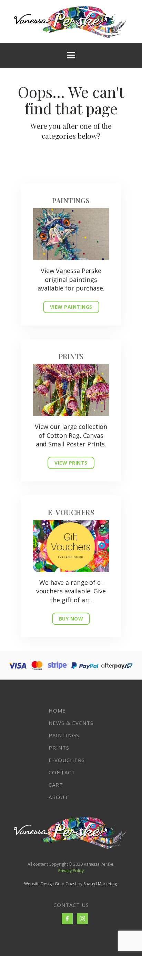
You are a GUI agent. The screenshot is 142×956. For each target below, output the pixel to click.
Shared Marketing (100, 884)
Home (57, 710)
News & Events (71, 722)
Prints (59, 747)
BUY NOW (71, 618)
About (58, 797)
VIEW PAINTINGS (71, 307)
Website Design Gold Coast (50, 884)
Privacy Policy (71, 871)
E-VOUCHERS (67, 759)
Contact (62, 772)
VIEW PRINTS (71, 462)
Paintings (64, 735)
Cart (56, 784)
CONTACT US (71, 904)
